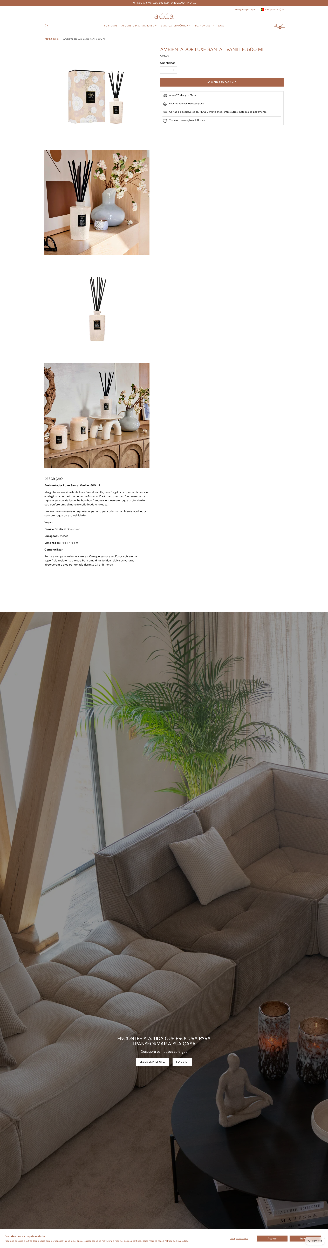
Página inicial (51, 38)
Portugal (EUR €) (273, 9)
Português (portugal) (245, 9)
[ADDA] (164, 16)
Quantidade (167, 63)
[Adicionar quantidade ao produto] (174, 70)
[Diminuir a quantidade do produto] (163, 70)
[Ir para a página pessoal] (274, 25)
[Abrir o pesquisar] (46, 25)
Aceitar (272, 1238)
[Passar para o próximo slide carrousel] (281, 600)
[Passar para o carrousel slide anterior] (273, 601)
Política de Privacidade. (177, 1240)
